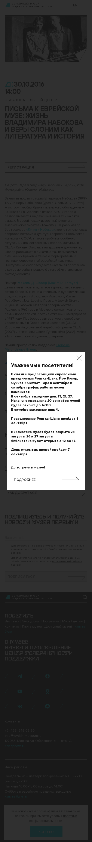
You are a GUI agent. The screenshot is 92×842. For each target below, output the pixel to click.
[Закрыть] (79, 357)
